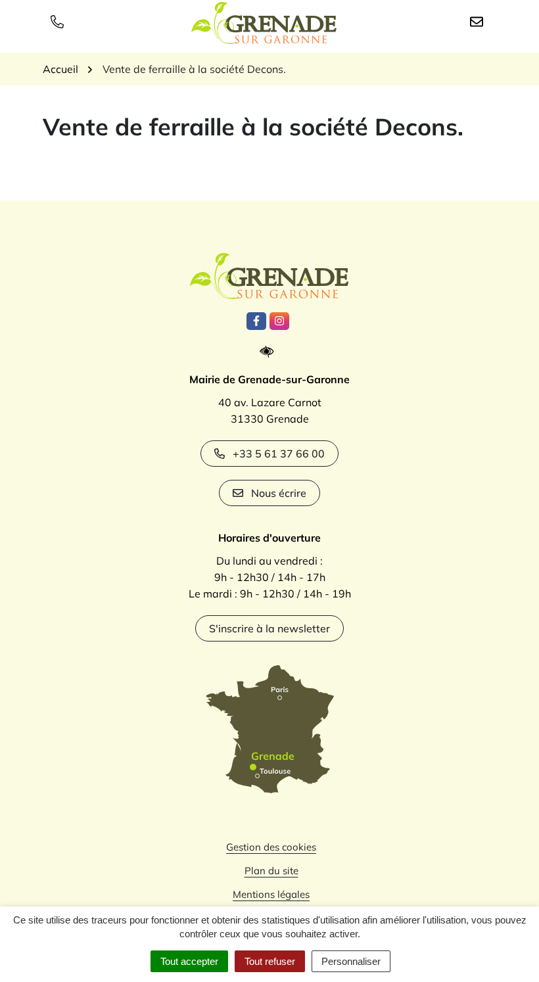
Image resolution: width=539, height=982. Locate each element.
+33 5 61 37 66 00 (279, 453)
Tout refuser (270, 961)
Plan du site (271, 870)
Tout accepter (189, 961)
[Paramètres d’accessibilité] (270, 352)
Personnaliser (351, 961)
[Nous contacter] (479, 21)
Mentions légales (271, 894)
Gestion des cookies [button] (271, 847)
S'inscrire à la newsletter (269, 628)
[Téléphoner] (60, 21)
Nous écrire (278, 493)
